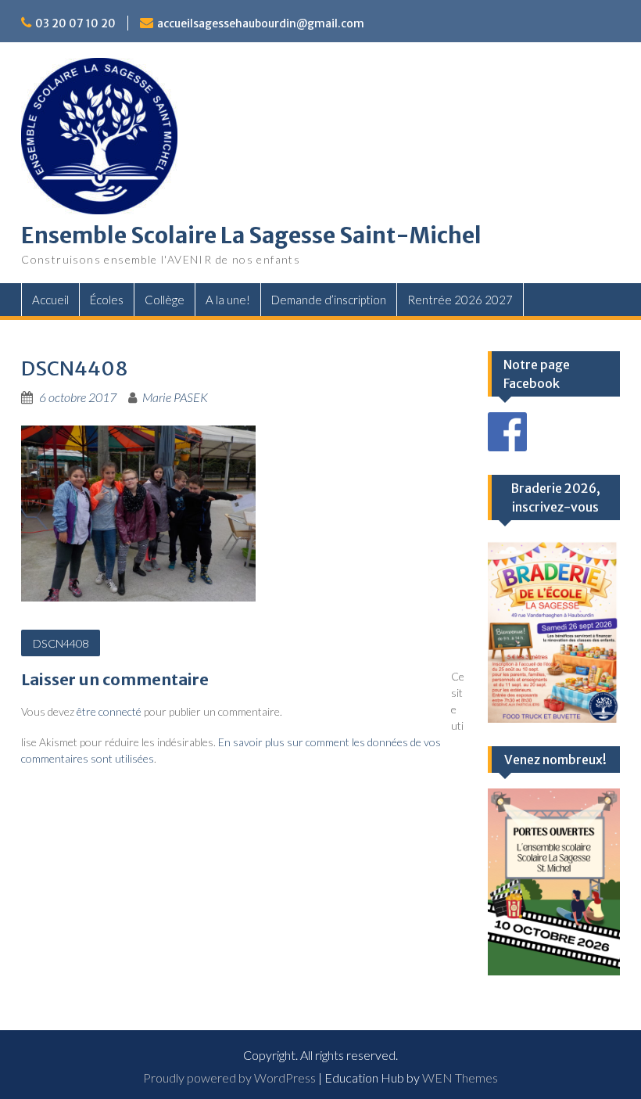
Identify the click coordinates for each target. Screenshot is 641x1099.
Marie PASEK (175, 397)
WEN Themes (460, 1077)
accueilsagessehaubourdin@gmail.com (260, 23)
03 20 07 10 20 (75, 23)
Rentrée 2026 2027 (460, 300)
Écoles (107, 300)
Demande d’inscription (328, 300)
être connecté (109, 711)
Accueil (50, 300)
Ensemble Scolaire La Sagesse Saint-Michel (251, 235)
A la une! (228, 300)
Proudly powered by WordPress (229, 1077)
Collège (164, 300)
